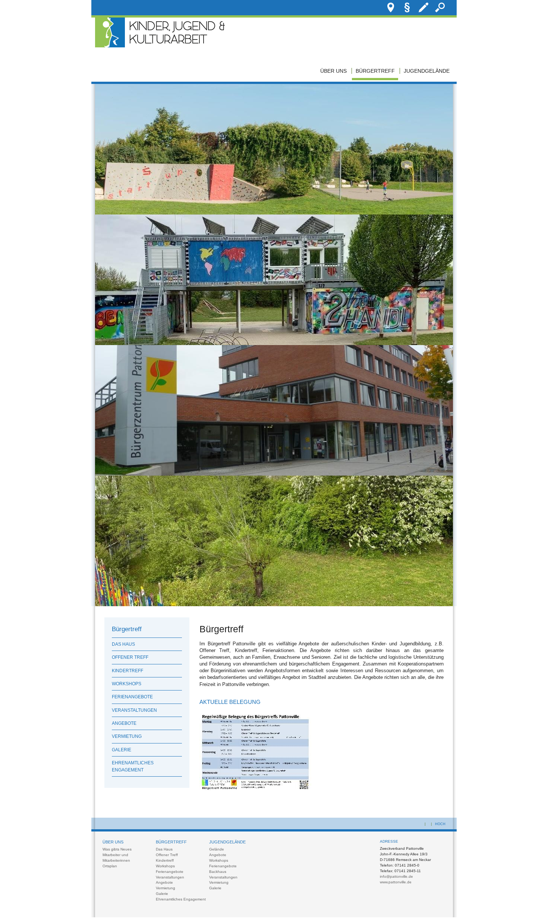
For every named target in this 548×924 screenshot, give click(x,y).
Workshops (126, 683)
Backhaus (217, 872)
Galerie (121, 749)
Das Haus (123, 644)
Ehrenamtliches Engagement (133, 766)
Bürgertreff (375, 71)
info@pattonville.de (396, 876)
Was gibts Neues (117, 849)
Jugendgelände (427, 71)
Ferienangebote (132, 696)
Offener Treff (130, 657)
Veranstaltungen (134, 710)
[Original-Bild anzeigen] (274, 213)
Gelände (216, 849)
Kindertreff (127, 670)
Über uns (333, 71)
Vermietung (127, 736)
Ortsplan (110, 866)
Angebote (124, 723)
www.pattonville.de (396, 882)
